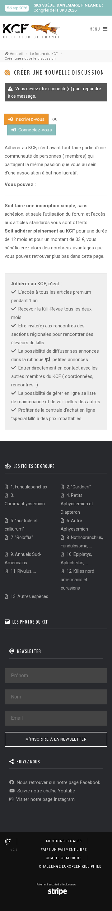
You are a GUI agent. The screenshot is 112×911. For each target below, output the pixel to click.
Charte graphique (64, 858)
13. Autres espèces (29, 596)
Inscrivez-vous (29, 119)
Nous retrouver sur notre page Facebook (58, 782)
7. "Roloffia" (21, 537)
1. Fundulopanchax (28, 486)
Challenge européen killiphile (70, 866)
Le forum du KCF (44, 54)
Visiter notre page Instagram (45, 799)
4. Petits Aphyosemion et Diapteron (77, 504)
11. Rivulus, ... (23, 571)
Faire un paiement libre (64, 849)
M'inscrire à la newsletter (56, 739)
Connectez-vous (34, 129)
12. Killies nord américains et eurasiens (77, 579)
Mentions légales (64, 841)
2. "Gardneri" (78, 486)
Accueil (16, 54)
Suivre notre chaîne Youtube (45, 791)
